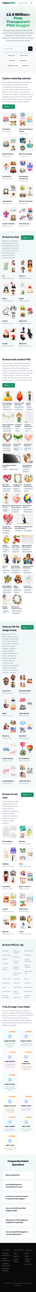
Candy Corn (23, 60)
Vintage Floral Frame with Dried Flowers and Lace (17, 487)
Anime (4, 298)
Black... (5, 469)
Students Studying (16, 968)
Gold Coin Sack (7, 409)
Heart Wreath (7, 450)
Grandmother (15, 572)
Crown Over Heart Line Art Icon (28, 587)
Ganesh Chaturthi (8, 224)
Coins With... (6, 407)
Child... (18, 431)
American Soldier (5, 968)
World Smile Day (7, 154)
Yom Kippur (6, 129)
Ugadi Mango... (16, 449)
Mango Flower (7, 592)
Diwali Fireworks (16, 992)
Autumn (5, 909)
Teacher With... (27, 572)
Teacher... (26, 570)
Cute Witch (16, 979)
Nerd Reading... (28, 509)
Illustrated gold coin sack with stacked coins (7, 405)
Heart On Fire (18, 409)
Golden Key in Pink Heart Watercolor (28, 446)
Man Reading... (28, 512)
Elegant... (16, 488)
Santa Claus (16, 997)
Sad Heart (6, 533)
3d (3, 276)
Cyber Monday (24, 713)
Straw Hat (30, 409)
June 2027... (28, 428)
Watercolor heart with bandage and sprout (16, 507)
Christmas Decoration (5, 996)
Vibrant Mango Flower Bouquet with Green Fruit (7, 587)
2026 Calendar (7, 841)
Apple (4, 987)
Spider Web (5, 983)
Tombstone (28, 955)
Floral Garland (7, 431)
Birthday (22, 841)
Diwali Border (29, 991)
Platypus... (6, 549)
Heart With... (6, 448)
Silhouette (22, 343)
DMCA (27, 1256)
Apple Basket (29, 987)
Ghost (26, 979)
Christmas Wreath (28, 996)
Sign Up (16, 1256)
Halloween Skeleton (16, 952)
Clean (8, 3)
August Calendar (27, 551)
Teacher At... (5, 611)
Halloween (5, 951)
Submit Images (16, 1260)
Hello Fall (5, 959)
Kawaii (21, 298)
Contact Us (28, 1264)
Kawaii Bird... (17, 590)
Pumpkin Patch (29, 951)
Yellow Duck (5, 552)
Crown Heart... (28, 592)
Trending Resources (6, 1254)
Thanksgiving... (28, 488)
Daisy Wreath (16, 613)
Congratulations (8, 781)
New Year (5, 931)
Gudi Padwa (15, 549)
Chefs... (26, 491)
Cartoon (22, 276)
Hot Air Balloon (24, 758)
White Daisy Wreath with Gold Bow (16, 608)
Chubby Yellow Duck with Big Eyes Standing (6, 548)
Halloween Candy (12, 65)
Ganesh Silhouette (28, 966)
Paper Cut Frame (16, 611)
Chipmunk (25, 471)
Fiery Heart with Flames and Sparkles (19, 405)
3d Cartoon (6, 691)
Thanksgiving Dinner (17, 974)
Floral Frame (17, 491)
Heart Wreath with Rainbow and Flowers (6, 446)
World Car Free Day (25, 154)
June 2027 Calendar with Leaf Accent (28, 426)
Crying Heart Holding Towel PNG (7, 528)
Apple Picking (17, 987)
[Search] (26, 3)
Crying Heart (6, 530)
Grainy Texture (13, 469)
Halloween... (6, 570)
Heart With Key (28, 449)
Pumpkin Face (6, 979)
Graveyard (16, 957)
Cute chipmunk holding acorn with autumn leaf (27, 467)
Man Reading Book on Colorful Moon (27, 507)
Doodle (4, 343)
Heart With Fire (19, 407)
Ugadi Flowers (7, 428)
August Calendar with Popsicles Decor (27, 547)
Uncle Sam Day (24, 224)
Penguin (16, 592)
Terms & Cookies (27, 1260)
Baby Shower (23, 909)
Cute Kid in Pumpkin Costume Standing (18, 427)
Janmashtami (7, 201)
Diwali (4, 713)
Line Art (5, 321)
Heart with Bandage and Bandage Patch (7, 486)
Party (21, 864)
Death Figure (28, 530)
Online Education (25, 781)
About (27, 1253)
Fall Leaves (11, 55)
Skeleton (12, 60)
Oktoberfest (6, 176)
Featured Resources (6, 1264)
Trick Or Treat (24, 55)
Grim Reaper (19, 530)
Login (15, 1253)
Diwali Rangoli (6, 991)
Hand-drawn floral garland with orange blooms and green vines (8, 427)
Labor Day (25, 65)
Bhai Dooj (5, 736)
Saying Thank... (5, 510)
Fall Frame (28, 983)
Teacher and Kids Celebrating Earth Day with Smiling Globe (28, 569)
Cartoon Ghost (6, 955)
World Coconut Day (25, 201)
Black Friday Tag (28, 972)
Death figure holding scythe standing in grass (23, 527)
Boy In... (18, 428)
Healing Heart (7, 488)
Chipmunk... (26, 469)
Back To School (24, 886)
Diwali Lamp (15, 551)
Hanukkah (22, 736)
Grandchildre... (16, 570)
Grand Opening (7, 758)
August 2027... (26, 549)
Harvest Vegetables (28, 960)
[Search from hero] (30, 48)
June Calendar (27, 431)
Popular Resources (6, 1259)
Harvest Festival (15, 962)
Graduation (6, 886)
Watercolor (23, 321)
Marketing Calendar (5, 1269)
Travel (21, 931)
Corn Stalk (5, 963)
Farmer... (29, 407)
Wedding (5, 864)
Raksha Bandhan (25, 691)
